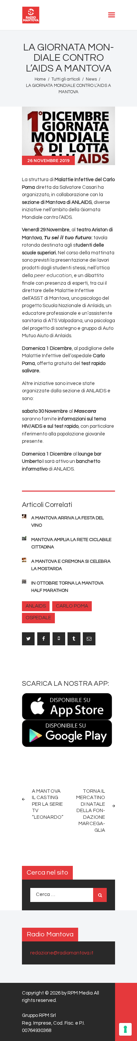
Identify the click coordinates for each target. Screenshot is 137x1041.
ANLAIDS (36, 606)
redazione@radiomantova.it (61, 952)
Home (40, 79)
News (91, 79)
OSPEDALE (38, 617)
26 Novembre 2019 (48, 160)
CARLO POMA (72, 606)
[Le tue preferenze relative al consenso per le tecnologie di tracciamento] (125, 1029)
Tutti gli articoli (66, 79)
